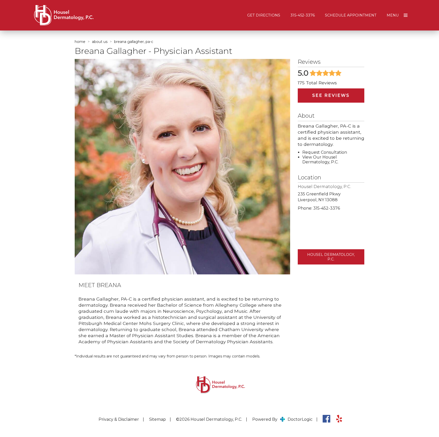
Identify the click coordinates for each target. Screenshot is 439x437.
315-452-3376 (302, 15)
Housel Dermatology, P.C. (331, 256)
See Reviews (331, 95)
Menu (393, 15)
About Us (99, 41)
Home (80, 41)
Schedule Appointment (351, 15)
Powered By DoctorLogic (282, 419)
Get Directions (263, 15)
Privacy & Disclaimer (119, 419)
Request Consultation (324, 152)
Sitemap (157, 419)
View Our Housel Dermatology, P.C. (320, 159)
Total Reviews (317, 82)
